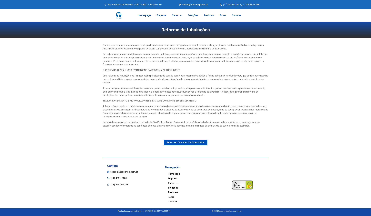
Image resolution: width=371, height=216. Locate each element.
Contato (236, 15)
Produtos (209, 15)
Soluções (193, 15)
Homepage (145, 15)
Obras (175, 15)
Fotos (223, 15)
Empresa (161, 15)
